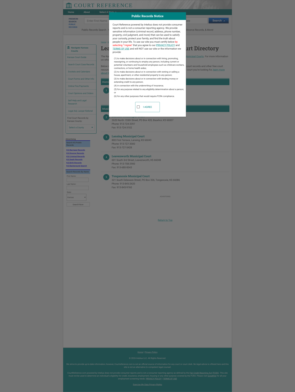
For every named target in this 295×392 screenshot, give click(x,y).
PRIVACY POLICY (165, 45)
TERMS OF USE (121, 48)
